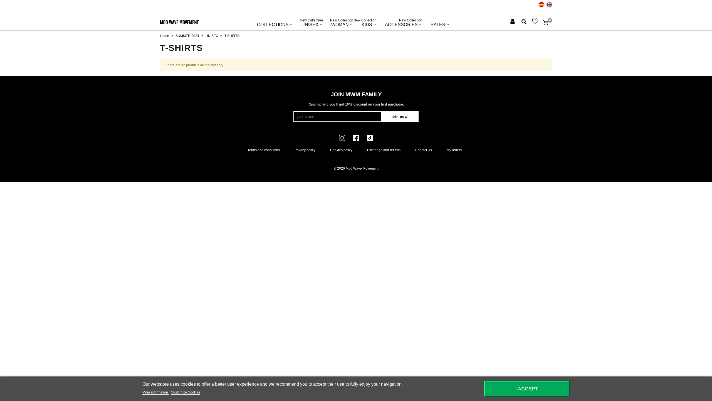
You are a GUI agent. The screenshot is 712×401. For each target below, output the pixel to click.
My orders (454, 150)
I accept (526, 389)
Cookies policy (341, 150)
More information (155, 392)
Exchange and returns (383, 150)
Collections (273, 24)
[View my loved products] (536, 22)
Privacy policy (305, 150)
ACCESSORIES (403, 23)
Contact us (423, 150)
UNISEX (311, 23)
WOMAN (341, 23)
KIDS (367, 23)
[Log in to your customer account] (513, 22)
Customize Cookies (185, 392)
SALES (438, 24)
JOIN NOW (399, 117)
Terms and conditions (264, 150)
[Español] (541, 5)
